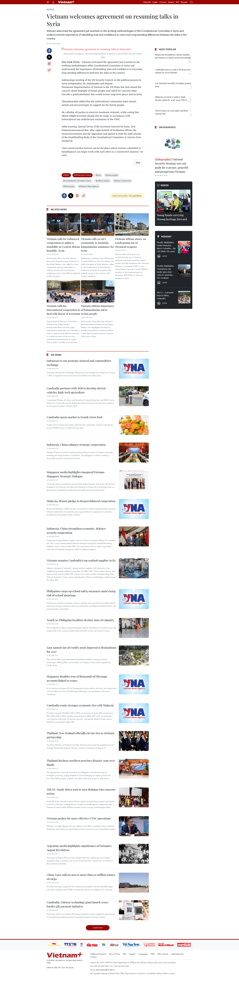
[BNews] (104, 944)
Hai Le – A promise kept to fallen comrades (165, 295)
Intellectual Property (98, 954)
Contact (93, 957)
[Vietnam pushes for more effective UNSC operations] (134, 826)
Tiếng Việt (147, 2)
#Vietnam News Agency (88, 186)
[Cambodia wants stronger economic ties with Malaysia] (134, 713)
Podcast (166, 236)
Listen (164, 256)
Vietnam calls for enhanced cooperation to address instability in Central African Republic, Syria (63, 244)
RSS (124, 954)
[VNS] (131, 944)
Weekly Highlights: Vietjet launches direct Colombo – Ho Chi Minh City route (166, 247)
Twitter (49, 57)
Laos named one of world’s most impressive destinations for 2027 (81, 649)
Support (132, 954)
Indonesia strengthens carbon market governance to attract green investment (173, 56)
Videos (165, 185)
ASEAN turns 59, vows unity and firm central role (171, 112)
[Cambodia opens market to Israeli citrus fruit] (134, 425)
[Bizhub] (114, 944)
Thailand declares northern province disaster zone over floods (81, 762)
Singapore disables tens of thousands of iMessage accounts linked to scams (77, 678)
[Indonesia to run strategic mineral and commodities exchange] (134, 369)
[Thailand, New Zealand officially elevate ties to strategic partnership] (134, 741)
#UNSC (66, 175)
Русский (184, 2)
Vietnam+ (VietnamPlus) (66, 2)
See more (56, 354)
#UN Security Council (82, 175)
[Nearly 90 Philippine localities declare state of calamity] (134, 628)
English (155, 2)
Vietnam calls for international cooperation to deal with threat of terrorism (63, 309)
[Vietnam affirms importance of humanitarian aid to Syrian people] (98, 291)
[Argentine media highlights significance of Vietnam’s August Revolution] (134, 854)
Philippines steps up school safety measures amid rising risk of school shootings (81, 593)
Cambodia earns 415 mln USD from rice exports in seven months (172, 71)
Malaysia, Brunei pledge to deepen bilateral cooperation (81, 501)
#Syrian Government (122, 180)
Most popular (167, 49)
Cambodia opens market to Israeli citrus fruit (75, 417)
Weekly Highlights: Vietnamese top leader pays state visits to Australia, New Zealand (165, 272)
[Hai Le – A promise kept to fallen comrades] (184, 297)
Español (171, 2)
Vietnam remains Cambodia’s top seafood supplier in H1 (81, 560)
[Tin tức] (92, 944)
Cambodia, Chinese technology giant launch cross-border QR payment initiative (78, 904)
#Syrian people (112, 175)
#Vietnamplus (68, 186)
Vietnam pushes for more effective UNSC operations (79, 818)
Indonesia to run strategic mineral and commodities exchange (79, 363)
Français (163, 2)
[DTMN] (166, 944)
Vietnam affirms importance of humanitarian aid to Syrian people (97, 309)
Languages (143, 954)
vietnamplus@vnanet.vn (105, 969)
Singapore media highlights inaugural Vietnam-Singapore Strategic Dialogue (76, 474)
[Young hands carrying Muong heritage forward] (173, 201)
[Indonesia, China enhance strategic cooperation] (134, 452)
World (50, 9)
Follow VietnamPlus (120, 195)
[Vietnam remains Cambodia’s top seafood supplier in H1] (134, 568)
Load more (98, 927)
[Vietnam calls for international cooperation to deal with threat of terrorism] (63, 291)
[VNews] (81, 944)
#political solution (102, 180)
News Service (163, 954)
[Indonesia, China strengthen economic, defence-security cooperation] (134, 536)
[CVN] (149, 944)
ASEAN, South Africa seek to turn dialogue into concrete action (81, 791)
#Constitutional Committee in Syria (77, 180)
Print (49, 63)
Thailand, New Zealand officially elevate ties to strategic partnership (81, 735)
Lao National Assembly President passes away (173, 85)
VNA (152, 954)
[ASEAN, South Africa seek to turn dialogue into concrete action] (134, 797)
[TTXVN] (70, 944)
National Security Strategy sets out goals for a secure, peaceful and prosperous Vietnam (171, 165)
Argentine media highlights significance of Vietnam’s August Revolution (79, 848)
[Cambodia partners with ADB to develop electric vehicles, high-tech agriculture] (134, 396)
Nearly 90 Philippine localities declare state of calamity (80, 620)
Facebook (49, 50)
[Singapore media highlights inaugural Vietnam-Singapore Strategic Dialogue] (134, 480)
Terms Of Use (114, 954)
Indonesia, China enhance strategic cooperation (76, 444)
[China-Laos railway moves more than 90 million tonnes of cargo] (134, 883)
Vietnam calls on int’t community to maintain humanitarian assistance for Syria (97, 244)
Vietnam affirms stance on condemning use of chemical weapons (130, 242)
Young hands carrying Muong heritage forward (172, 217)
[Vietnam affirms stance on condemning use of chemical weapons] (132, 224)
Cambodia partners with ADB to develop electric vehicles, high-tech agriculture (76, 390)
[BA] (184, 944)
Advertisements (177, 954)
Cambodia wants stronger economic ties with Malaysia (80, 705)
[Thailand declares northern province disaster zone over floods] (134, 768)
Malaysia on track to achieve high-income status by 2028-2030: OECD (171, 98)
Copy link (49, 70)
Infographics (167, 127)
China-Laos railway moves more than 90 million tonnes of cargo (81, 877)
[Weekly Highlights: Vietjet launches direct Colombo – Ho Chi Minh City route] (184, 247)
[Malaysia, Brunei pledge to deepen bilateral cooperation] (134, 509)
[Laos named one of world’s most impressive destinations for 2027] (134, 655)
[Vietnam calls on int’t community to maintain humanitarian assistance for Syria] (98, 224)
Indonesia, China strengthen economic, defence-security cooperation (77, 530)
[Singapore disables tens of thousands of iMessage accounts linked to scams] (134, 684)
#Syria (98, 175)
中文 (177, 2)
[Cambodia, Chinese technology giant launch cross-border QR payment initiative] (134, 910)
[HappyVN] (54, 944)
